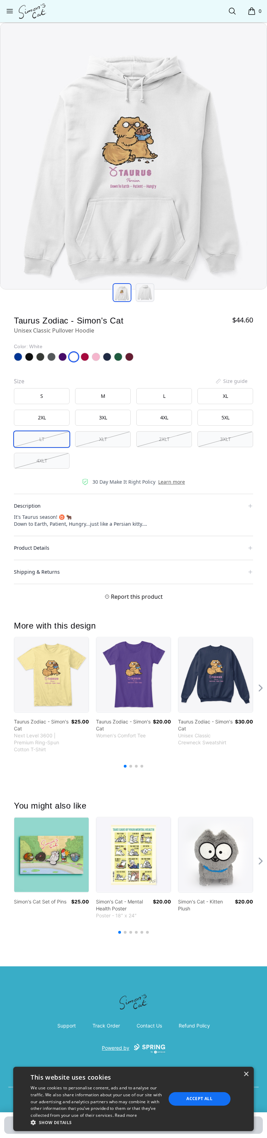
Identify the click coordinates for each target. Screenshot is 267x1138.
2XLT (164, 439)
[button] (96, 1122)
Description (27, 505)
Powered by (115, 1048)
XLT (103, 439)
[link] (51, 674)
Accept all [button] (199, 1099)
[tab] (122, 292)
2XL (42, 417)
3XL (103, 417)
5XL (225, 417)
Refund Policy (194, 1026)
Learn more (171, 481)
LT (41, 439)
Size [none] (19, 381)
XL (225, 396)
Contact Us (149, 1026)
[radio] (42, 396)
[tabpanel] (133, 156)
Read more (126, 1115)
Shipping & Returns (37, 571)
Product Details (31, 548)
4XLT (42, 460)
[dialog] (133, 1099)
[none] (231, 381)
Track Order (106, 1026)
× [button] (246, 1074)
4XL (164, 417)
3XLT (225, 439)
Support (66, 1026)
